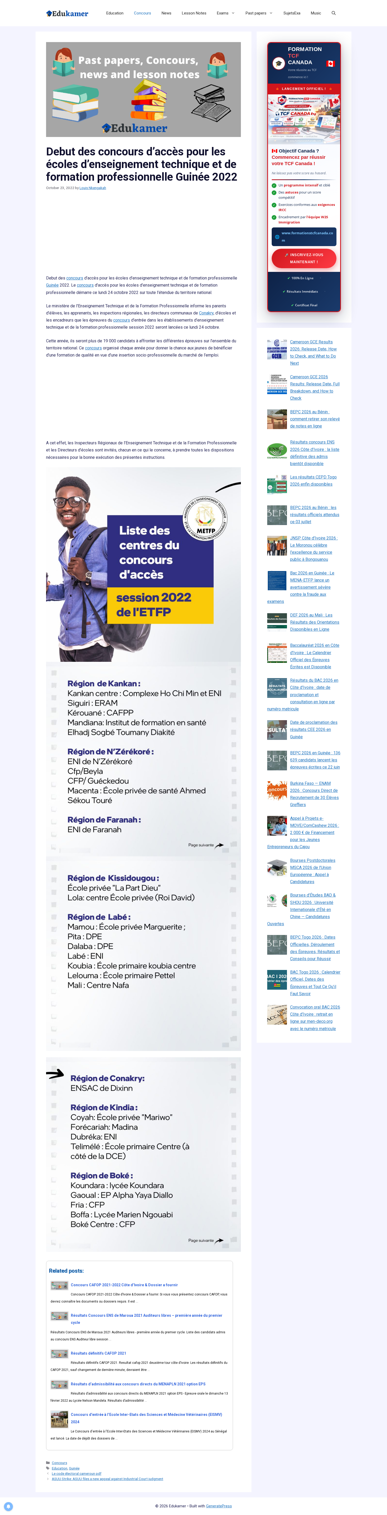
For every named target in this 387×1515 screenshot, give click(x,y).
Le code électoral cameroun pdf (76, 1473)
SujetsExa (292, 13)
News (166, 13)
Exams (223, 13)
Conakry (206, 313)
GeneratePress (219, 1506)
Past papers (256, 13)
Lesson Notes (194, 13)
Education (114, 13)
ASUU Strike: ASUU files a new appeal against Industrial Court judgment (107, 1479)
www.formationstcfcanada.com (307, 236)
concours (74, 278)
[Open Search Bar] (333, 13)
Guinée (52, 285)
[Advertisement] (143, 235)
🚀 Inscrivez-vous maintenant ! (304, 258)
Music (316, 13)
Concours (142, 13)
